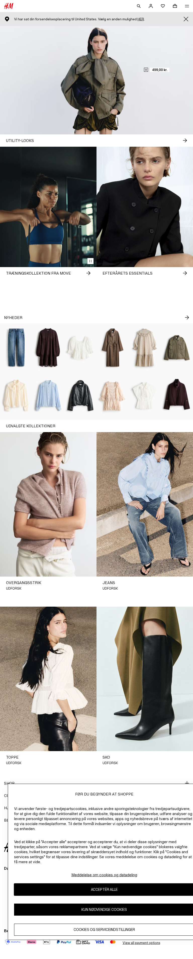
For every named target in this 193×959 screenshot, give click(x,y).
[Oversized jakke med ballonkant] (80, 396)
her (140, 19)
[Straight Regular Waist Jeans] (16, 348)
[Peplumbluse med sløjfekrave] (145, 396)
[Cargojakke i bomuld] (177, 348)
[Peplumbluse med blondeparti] (80, 348)
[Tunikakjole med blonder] (48, 348)
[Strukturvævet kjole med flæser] (145, 348)
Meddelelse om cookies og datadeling (104, 875)
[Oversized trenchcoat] (112, 348)
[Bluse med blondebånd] (48, 396)
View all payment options (141, 943)
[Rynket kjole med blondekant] (112, 396)
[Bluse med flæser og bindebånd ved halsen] (16, 396)
